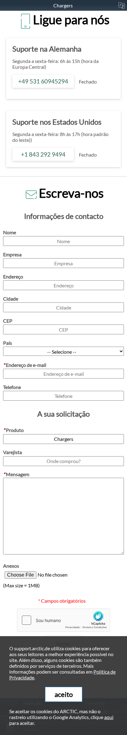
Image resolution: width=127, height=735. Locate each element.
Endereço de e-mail (24, 365)
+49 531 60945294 (43, 81)
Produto (13, 430)
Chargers (63, 5)
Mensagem (16, 474)
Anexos (11, 566)
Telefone (12, 387)
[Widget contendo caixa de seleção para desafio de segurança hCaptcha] (63, 620)
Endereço (13, 276)
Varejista (12, 452)
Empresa (12, 254)
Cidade (10, 298)
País (7, 343)
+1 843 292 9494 (43, 154)
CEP (7, 321)
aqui (108, 717)
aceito (64, 694)
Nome (9, 232)
